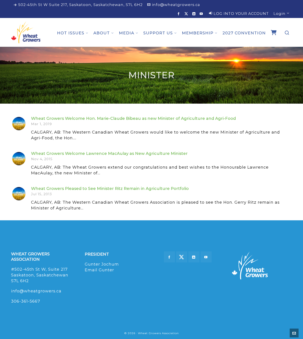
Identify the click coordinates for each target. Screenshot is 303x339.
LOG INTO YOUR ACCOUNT (241, 13)
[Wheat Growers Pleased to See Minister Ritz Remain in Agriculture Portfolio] (19, 193)
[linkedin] (194, 14)
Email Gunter (99, 270)
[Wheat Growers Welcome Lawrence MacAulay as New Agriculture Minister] (19, 158)
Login (279, 13)
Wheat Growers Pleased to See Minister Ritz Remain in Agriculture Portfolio (110, 188)
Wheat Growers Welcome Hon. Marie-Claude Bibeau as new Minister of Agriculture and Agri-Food (133, 118)
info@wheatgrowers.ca (176, 4)
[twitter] (187, 14)
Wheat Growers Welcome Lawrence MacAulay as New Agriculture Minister (109, 153)
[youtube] (202, 14)
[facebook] (179, 14)
